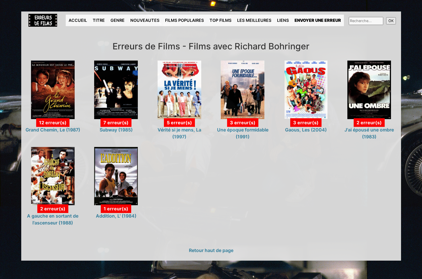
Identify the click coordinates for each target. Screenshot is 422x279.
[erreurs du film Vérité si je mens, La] (179, 89)
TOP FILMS (220, 20)
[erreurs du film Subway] (116, 89)
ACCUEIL (78, 20)
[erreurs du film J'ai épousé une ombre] (369, 89)
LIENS (283, 20)
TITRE (99, 20)
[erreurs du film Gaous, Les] (306, 89)
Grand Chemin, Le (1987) (53, 130)
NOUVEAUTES (144, 20)
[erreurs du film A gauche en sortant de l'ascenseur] (53, 176)
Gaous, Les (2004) (306, 130)
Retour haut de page (211, 250)
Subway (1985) (116, 130)
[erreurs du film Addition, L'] (116, 176)
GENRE (118, 20)
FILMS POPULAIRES (184, 20)
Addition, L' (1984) (116, 216)
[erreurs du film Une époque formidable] (242, 89)
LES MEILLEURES (254, 20)
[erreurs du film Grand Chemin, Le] (53, 89)
